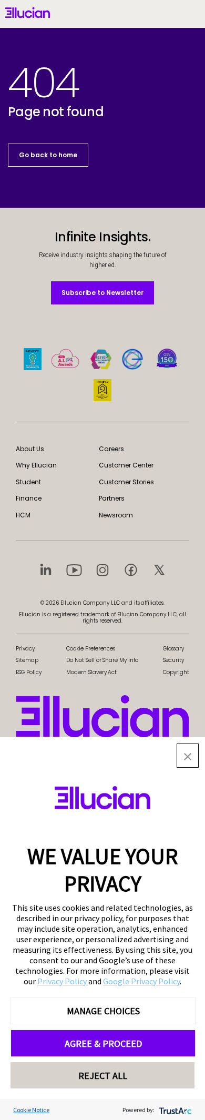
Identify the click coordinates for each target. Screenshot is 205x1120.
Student (28, 481)
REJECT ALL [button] (102, 1076)
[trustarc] (174, 1109)
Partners (112, 498)
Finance (29, 498)
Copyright (176, 672)
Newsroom (116, 515)
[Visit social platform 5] (159, 569)
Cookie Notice (31, 1110)
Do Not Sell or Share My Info (102, 660)
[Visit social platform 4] (131, 569)
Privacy (25, 649)
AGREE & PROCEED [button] (103, 1043)
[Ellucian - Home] (102, 716)
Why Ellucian (36, 465)
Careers (111, 448)
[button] (187, 755)
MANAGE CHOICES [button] (103, 1011)
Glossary (173, 649)
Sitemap (27, 660)
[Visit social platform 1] (46, 569)
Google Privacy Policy (141, 981)
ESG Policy (29, 672)
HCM (23, 515)
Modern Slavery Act (91, 672)
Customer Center (126, 465)
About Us (30, 448)
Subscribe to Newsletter (102, 292)
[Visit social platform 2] (74, 569)
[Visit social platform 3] (102, 569)
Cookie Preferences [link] (90, 649)
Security (173, 660)
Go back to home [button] (48, 154)
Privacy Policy (62, 981)
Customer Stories (126, 481)
